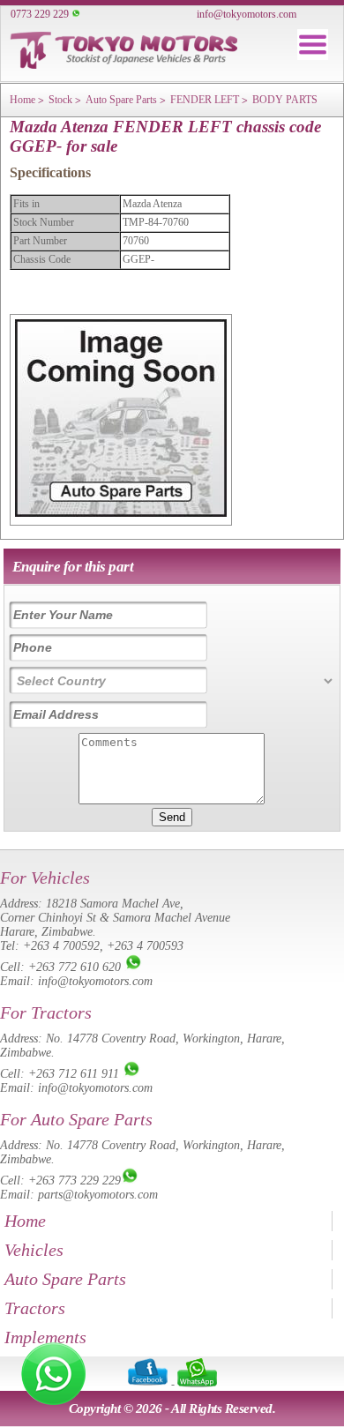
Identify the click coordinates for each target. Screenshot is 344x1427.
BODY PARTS (285, 99)
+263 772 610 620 (74, 967)
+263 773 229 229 (74, 1180)
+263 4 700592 (61, 946)
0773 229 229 (40, 14)
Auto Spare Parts (121, 99)
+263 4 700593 (145, 946)
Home (22, 99)
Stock (60, 99)
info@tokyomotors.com (246, 14)
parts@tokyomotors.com (98, 1194)
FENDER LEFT (204, 99)
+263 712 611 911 (73, 1073)
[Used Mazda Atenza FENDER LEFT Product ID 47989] (121, 513)
